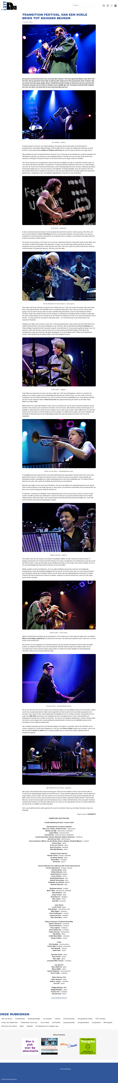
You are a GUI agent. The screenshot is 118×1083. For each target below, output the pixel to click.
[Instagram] (111, 6)
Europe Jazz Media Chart (9, 1022)
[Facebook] (104, 6)
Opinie (22, 1026)
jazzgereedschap (69, 1022)
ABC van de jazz (6, 1019)
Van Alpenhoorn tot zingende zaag (47, 1026)
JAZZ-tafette (56, 1022)
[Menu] (115, 6)
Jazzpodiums (96, 1022)
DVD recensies (100, 1019)
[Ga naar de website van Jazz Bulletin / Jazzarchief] (49, 1046)
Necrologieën (108, 1022)
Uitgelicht (30, 1026)
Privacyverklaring (65, 1069)
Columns (57, 1019)
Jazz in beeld (44, 1022)
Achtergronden (20, 1019)
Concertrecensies (69, 1019)
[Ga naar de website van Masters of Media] (68, 1046)
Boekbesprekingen (34, 1019)
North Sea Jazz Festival (9, 1026)
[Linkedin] (108, 6)
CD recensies (47, 1019)
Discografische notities (85, 1019)
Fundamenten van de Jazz (29, 1022)
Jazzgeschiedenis (83, 1022)
